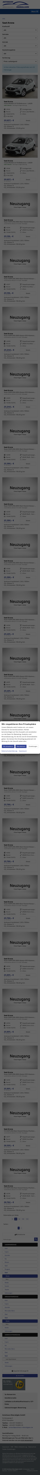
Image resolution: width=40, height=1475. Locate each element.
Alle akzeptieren (8, 746)
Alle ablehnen (21, 746)
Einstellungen (33, 746)
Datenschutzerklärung (9, 751)
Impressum (23, 751)
